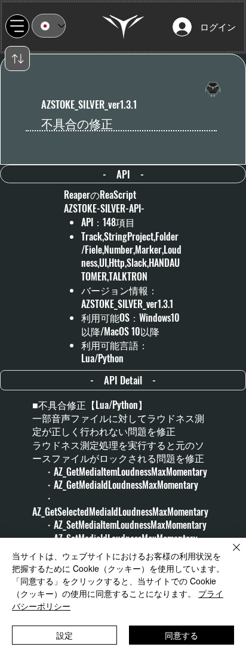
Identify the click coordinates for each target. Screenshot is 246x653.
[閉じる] (229, 554)
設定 (64, 635)
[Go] (17, 58)
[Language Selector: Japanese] (49, 26)
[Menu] (17, 26)
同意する (181, 635)
